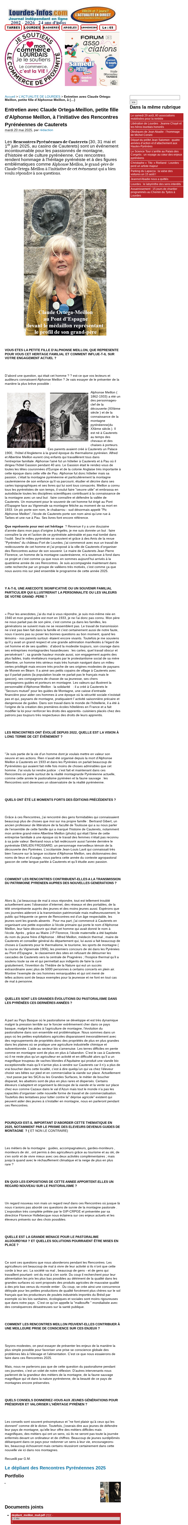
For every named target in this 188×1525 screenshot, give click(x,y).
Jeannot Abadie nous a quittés (149, 179)
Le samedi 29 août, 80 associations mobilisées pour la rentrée (153, 117)
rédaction (46, 130)
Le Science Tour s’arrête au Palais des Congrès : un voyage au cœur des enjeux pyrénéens (156, 155)
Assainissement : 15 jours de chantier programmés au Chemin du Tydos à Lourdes (154, 192)
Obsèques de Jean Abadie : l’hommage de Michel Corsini (155, 133)
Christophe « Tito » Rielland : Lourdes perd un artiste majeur (155, 164)
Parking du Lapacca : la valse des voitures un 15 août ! (152, 172)
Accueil (10, 96)
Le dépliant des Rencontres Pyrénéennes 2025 (55, 1467)
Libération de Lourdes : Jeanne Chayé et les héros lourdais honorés (156, 125)
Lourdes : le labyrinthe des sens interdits (156, 184)
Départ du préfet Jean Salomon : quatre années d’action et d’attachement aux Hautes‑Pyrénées (155, 143)
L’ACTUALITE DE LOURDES (39, 96)
